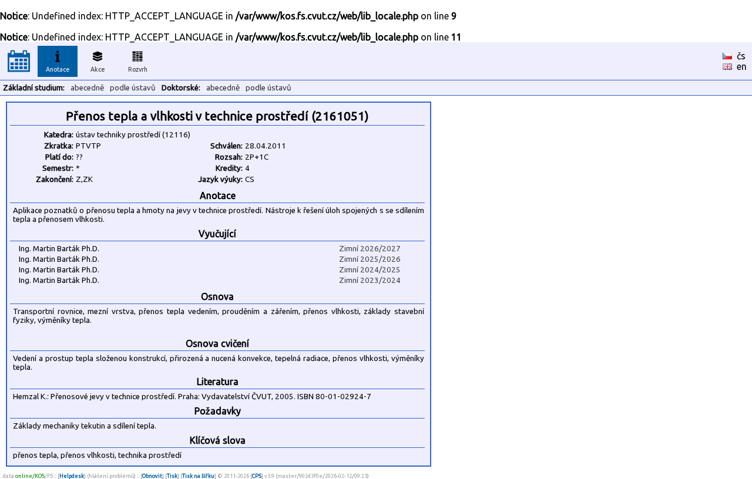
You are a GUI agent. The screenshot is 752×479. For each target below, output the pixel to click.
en (742, 66)
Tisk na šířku (198, 476)
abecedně (87, 87)
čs (741, 55)
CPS (256, 476)
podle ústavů (133, 87)
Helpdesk (71, 476)
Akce (97, 69)
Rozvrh (137, 69)
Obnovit (152, 476)
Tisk (172, 476)
